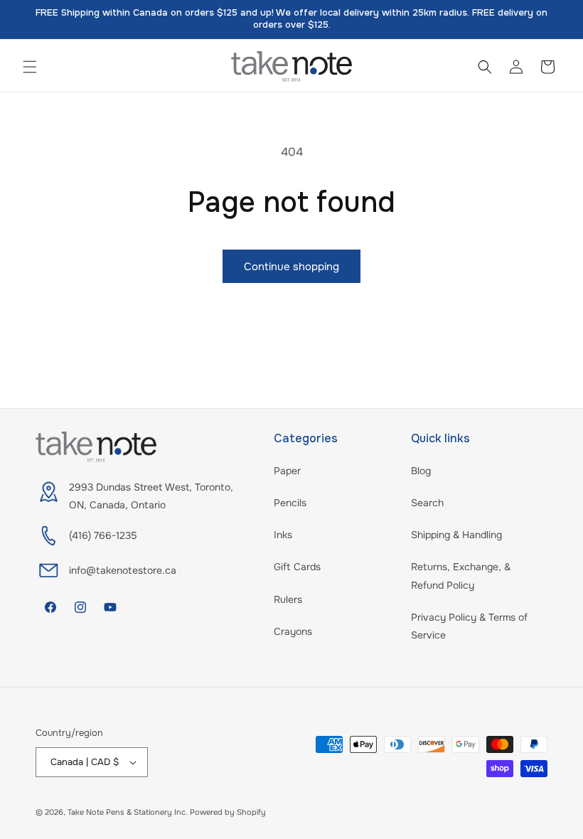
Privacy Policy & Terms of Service (469, 626)
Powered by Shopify (228, 812)
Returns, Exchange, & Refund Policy (460, 575)
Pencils (290, 502)
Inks (283, 534)
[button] (30, 66)
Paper (287, 470)
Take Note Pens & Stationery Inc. (128, 812)
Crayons (293, 631)
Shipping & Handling (456, 534)
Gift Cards (297, 566)
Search (427, 502)
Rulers (288, 599)
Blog (421, 470)
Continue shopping (291, 267)
